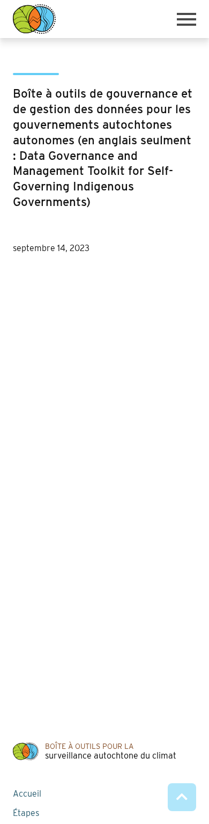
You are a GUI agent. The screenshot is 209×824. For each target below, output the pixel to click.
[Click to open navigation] (186, 19)
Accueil (27, 794)
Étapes (26, 813)
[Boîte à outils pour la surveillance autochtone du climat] (34, 19)
